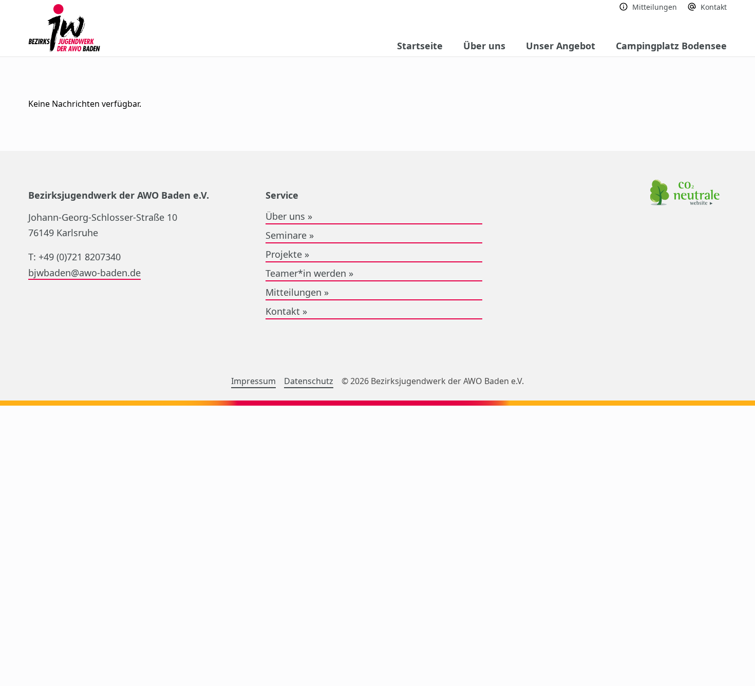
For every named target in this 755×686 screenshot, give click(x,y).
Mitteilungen (654, 7)
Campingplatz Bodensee (671, 46)
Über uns (484, 46)
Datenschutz (308, 381)
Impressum (253, 381)
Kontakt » (286, 311)
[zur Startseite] (64, 28)
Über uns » (289, 216)
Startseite (420, 46)
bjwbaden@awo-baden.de (84, 272)
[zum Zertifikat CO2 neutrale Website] (685, 194)
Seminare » (290, 235)
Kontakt (714, 7)
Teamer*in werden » (309, 273)
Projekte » (287, 254)
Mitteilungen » (297, 292)
